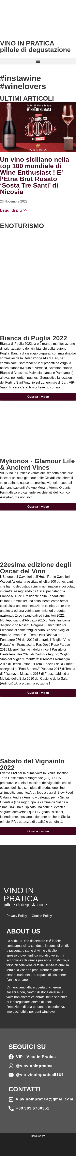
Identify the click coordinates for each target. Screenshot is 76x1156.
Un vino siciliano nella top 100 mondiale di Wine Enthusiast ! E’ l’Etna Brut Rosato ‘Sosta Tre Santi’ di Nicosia (34, 175)
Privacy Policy (16, 916)
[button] (38, 61)
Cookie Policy (42, 916)
